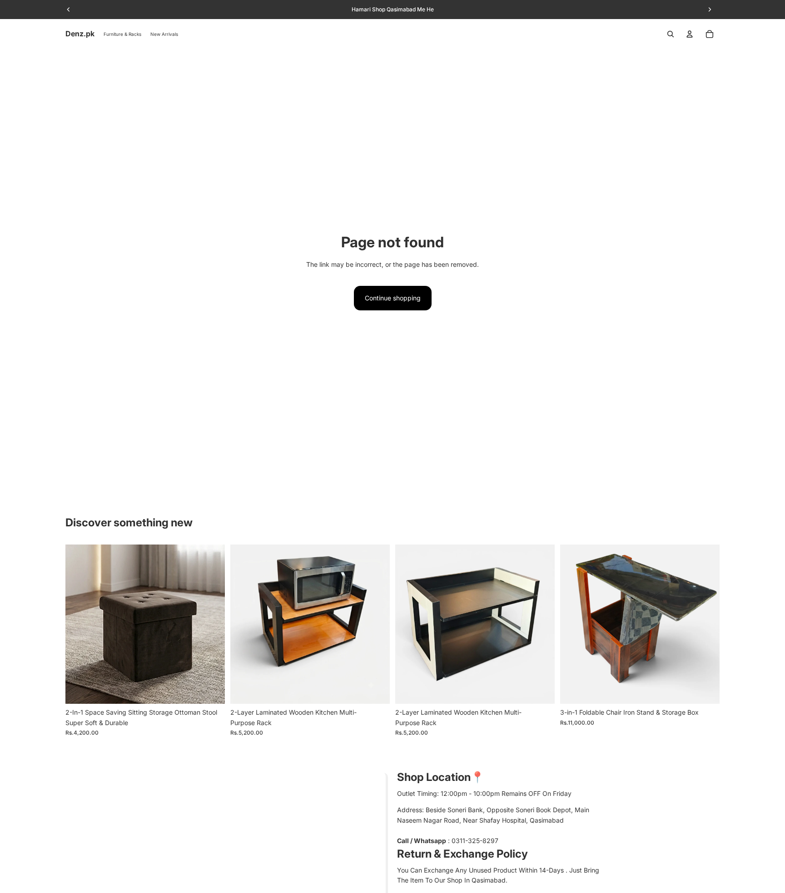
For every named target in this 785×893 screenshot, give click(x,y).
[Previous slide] (79, 624)
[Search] (671, 34)
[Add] (376, 690)
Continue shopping (393, 298)
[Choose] (211, 690)
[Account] (690, 34)
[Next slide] (211, 624)
